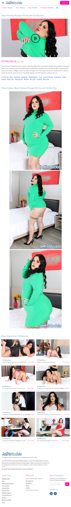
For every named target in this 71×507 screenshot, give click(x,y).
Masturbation (33, 77)
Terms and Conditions (8, 483)
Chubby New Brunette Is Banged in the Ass (14, 440)
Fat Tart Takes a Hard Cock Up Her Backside (14, 362)
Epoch (27, 485)
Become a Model (6, 500)
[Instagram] (51, 493)
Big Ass (26, 79)
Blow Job (10, 79)
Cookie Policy (5, 488)
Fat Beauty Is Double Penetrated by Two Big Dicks (16, 414)
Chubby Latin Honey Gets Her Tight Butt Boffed (50, 388)
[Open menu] (3, 3)
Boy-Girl (32, 79)
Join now (64, 3)
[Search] (57, 8)
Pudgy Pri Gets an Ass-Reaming (46, 362)
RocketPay (29, 483)
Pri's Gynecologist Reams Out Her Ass (47, 440)
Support (4, 497)
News (3, 502)
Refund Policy (5, 490)
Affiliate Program (6, 493)
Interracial (57, 77)
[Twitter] (55, 493)
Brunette (24, 77)
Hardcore (17, 77)
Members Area (6, 478)
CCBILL (28, 487)
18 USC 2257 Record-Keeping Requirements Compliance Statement (17, 468)
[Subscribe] (67, 484)
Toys (40, 77)
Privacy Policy (5, 485)
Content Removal (7, 495)
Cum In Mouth (48, 77)
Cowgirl (39, 79)
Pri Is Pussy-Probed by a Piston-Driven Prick (49, 414)
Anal (11, 77)
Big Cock (46, 79)
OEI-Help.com (29, 481)
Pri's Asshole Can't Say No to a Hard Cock (13, 388)
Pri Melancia (8, 61)
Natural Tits (19, 79)
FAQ (3, 481)
